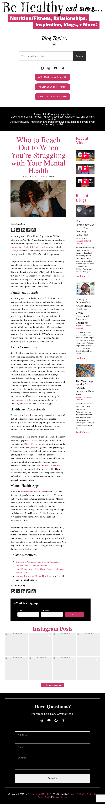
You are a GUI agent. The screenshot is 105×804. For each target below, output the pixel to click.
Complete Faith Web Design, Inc (82, 794)
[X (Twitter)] (63, 68)
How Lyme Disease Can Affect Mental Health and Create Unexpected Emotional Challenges (84, 310)
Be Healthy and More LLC (39, 794)
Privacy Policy (44, 797)
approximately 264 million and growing (28, 246)
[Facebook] (42, 68)
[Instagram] (49, 68)
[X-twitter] (63, 720)
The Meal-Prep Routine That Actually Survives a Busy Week (85, 387)
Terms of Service (59, 797)
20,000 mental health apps (32, 491)
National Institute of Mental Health (32, 576)
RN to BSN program (33, 443)
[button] (54, 44)
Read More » (82, 276)
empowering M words (20, 399)
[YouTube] (55, 68)
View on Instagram (54, 685)
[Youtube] (49, 720)
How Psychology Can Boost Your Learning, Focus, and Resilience (85, 229)
